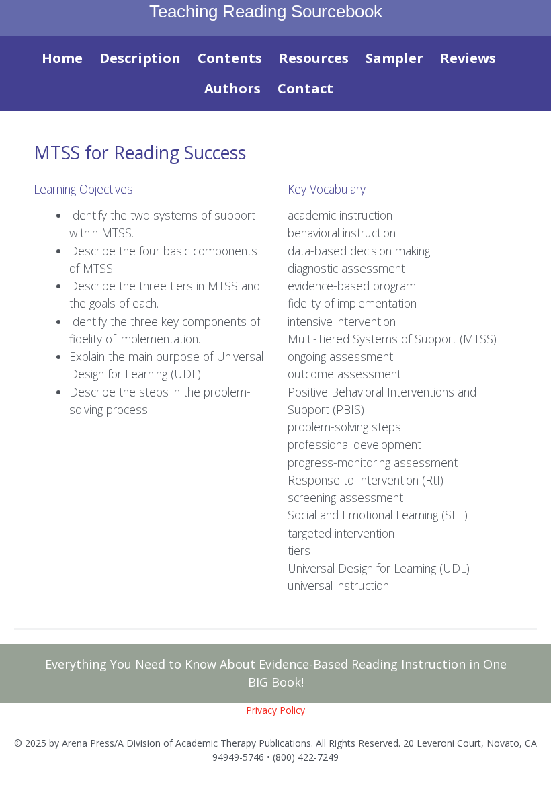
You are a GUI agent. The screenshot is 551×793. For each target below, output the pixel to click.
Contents (230, 58)
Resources (314, 58)
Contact (305, 88)
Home (62, 58)
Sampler (394, 58)
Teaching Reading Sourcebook (265, 11)
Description (140, 58)
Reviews (468, 58)
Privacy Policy (275, 710)
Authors (232, 88)
